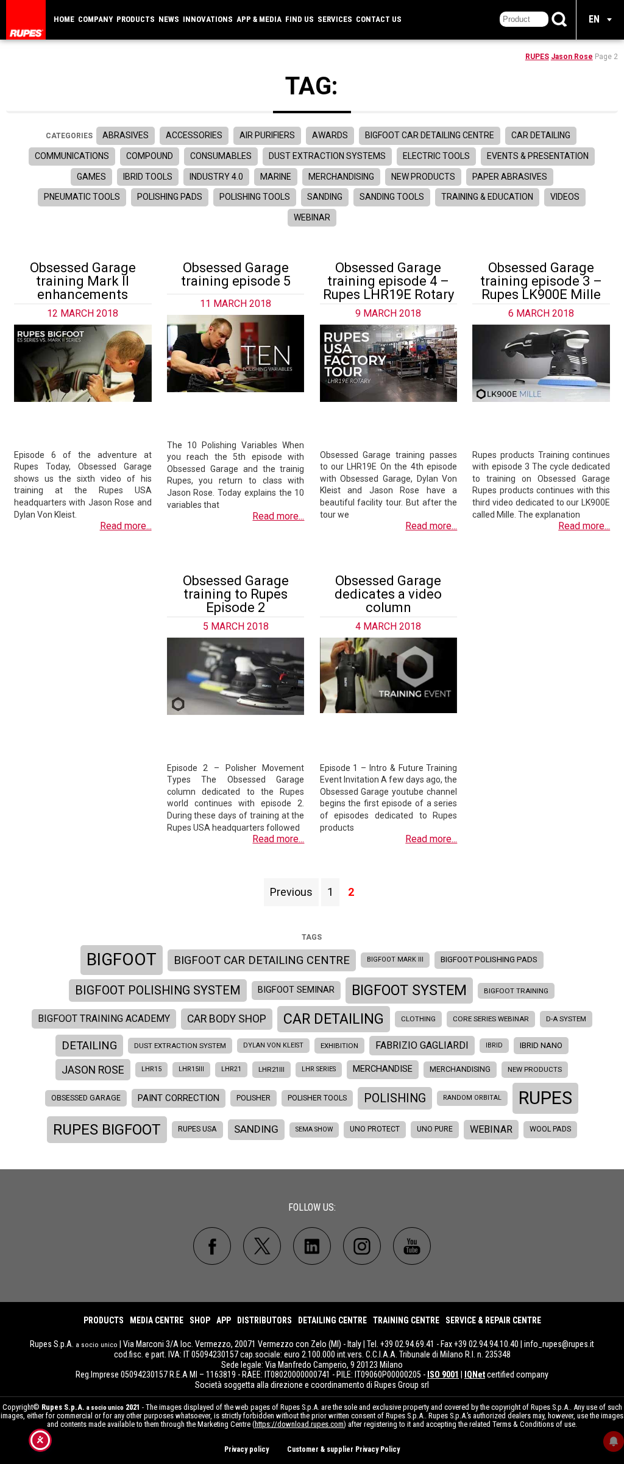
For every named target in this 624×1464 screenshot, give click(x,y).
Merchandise (383, 1069)
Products (135, 19)
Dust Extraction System (180, 1045)
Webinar (312, 217)
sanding (256, 1129)
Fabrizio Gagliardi (422, 1045)
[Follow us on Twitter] (262, 1246)
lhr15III (191, 1069)
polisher (253, 1098)
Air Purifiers (267, 135)
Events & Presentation (538, 156)
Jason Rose (572, 56)
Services (334, 19)
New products (423, 176)
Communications (72, 156)
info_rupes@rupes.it (559, 1344)
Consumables (221, 156)
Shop (200, 1320)
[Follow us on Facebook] (212, 1246)
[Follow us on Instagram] (362, 1246)
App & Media (259, 19)
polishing (395, 1098)
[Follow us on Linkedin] (312, 1246)
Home (64, 19)
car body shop (226, 1019)
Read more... (126, 526)
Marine (275, 176)
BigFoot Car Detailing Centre (429, 135)
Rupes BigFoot (107, 1129)
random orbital (472, 1098)
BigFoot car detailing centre (262, 960)
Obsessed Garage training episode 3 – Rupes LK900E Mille (541, 281)
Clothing (418, 1019)
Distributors (264, 1320)
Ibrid (494, 1045)
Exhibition (339, 1045)
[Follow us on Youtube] (412, 1246)
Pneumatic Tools (82, 197)
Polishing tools (254, 197)
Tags (312, 937)
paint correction (178, 1098)
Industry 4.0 (216, 176)
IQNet (474, 1374)
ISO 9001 (443, 1374)
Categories (69, 136)
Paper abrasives (509, 176)
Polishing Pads (169, 197)
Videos (565, 197)
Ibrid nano (541, 1045)
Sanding (324, 197)
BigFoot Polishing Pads (489, 959)
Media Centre (156, 1320)
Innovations (208, 19)
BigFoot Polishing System (158, 991)
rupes (545, 1098)
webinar (491, 1129)
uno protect (375, 1129)
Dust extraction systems (327, 156)
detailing (89, 1045)
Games (91, 176)
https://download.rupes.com (299, 1424)
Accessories (194, 135)
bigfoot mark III (395, 959)
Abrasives (125, 135)
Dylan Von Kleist (273, 1045)
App (223, 1320)
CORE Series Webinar (491, 1019)
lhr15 (151, 1069)
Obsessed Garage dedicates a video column (388, 594)
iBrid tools (147, 176)
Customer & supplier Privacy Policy (343, 1449)
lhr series (319, 1069)
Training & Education (487, 197)
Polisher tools (317, 1098)
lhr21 (231, 1069)
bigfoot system (409, 990)
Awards (330, 135)
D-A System (566, 1019)
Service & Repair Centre (493, 1320)
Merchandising (341, 176)
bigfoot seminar (296, 990)
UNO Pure (435, 1129)
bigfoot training (516, 991)
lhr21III (271, 1069)
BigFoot (122, 959)
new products (535, 1069)
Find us (299, 19)
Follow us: (312, 1207)
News (168, 19)
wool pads (550, 1129)
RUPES (537, 56)
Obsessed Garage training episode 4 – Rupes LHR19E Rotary (388, 281)
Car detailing (540, 135)
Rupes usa (197, 1129)
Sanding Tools (392, 197)
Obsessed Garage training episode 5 (236, 274)
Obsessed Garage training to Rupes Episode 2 (236, 594)
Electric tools (436, 156)
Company (95, 19)
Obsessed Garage (86, 1098)
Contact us (379, 19)
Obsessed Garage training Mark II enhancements (83, 281)
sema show (314, 1129)
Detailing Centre (332, 1320)
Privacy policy (246, 1449)
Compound (149, 156)
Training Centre (406, 1320)
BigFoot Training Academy (104, 1018)
